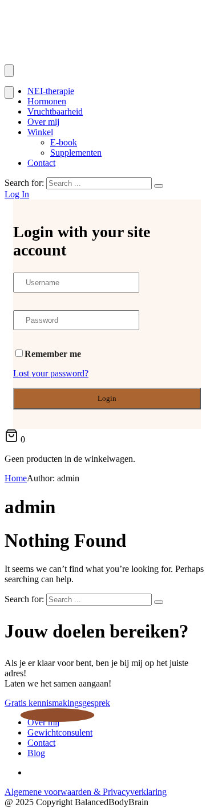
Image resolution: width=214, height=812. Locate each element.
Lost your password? (50, 373)
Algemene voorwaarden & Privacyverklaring (86, 792)
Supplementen (76, 152)
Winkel (40, 132)
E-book (63, 142)
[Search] (158, 186)
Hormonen (46, 101)
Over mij (43, 122)
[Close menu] (9, 92)
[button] (57, 703)
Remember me (53, 354)
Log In (17, 194)
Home (16, 478)
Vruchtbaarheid (55, 111)
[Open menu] (9, 70)
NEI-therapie (50, 91)
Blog (36, 753)
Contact (41, 163)
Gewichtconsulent (59, 732)
